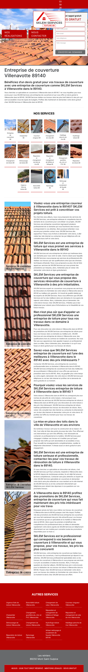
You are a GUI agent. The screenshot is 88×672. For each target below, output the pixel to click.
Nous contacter (38, 34)
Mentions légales (53, 668)
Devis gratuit (70, 668)
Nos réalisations (13, 34)
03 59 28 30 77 (60, 7)
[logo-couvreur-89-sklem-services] (49, 19)
